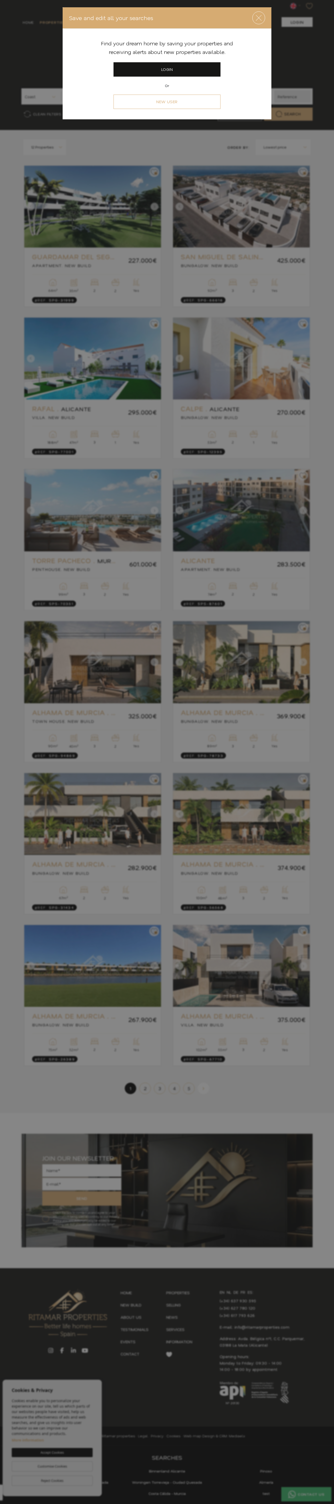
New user (167, 101)
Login (167, 69)
